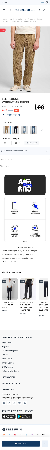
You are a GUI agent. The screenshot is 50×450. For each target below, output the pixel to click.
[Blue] (15, 129)
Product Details (6, 159)
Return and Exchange (10, 371)
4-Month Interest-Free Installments (18, 258)
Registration (7, 342)
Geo (42, 2)
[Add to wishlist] (45, 443)
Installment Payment (10, 350)
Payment (5, 346)
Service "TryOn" (9, 262)
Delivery (5, 354)
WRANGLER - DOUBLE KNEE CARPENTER (26, 307)
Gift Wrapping (7, 367)
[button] (25, 337)
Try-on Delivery (8, 362)
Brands (4, 2)
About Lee (4, 166)
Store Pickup (7, 358)
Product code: (7, 106)
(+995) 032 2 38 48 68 (10, 394)
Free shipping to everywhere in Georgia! (20, 251)
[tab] (25, 159)
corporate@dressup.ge (24, 397)
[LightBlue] (24, 129)
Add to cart (22, 443)
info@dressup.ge (8, 397)
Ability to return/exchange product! (18, 254)
